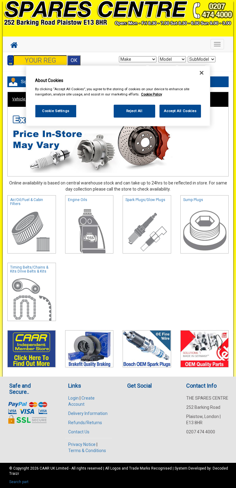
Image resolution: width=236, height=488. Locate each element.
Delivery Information (88, 413)
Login (73, 398)
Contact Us (78, 431)
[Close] (201, 72)
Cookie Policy (151, 94)
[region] (118, 95)
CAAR (44, 468)
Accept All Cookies (180, 111)
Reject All (134, 111)
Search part (19, 482)
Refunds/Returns (85, 422)
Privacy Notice (82, 444)
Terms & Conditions (87, 450)
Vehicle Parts (23, 99)
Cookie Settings (55, 111)
